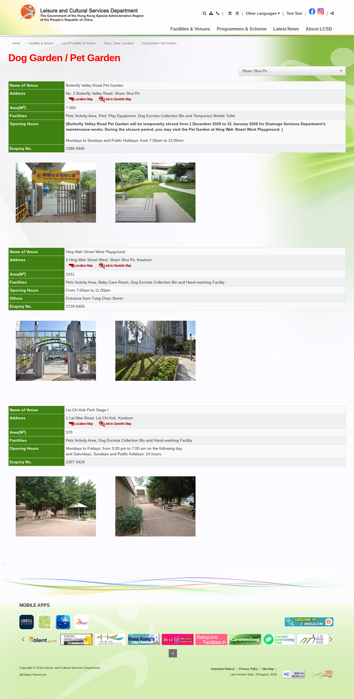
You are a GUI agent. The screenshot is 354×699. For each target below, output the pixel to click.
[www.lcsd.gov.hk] (177, 639)
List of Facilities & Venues (79, 43)
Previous (23, 639)
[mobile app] (45, 622)
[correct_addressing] (278, 639)
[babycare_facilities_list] (211, 639)
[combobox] (292, 71)
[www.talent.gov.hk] (42, 639)
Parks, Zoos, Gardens (119, 43)
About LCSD (319, 29)
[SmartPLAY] (81, 622)
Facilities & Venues (190, 29)
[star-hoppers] (63, 622)
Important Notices (223, 668)
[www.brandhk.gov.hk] (322, 674)
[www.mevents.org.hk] (312, 639)
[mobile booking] (26, 622)
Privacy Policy (248, 668)
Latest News (286, 29)
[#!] (332, 13)
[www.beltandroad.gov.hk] (109, 639)
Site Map (268, 668)
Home (16, 43)
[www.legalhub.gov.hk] (143, 639)
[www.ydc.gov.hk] (76, 639)
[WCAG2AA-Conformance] (294, 674)
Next (331, 639)
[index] (91, 13)
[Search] (204, 13)
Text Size (294, 13)
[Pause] (173, 653)
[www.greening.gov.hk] (244, 639)
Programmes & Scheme (242, 29)
